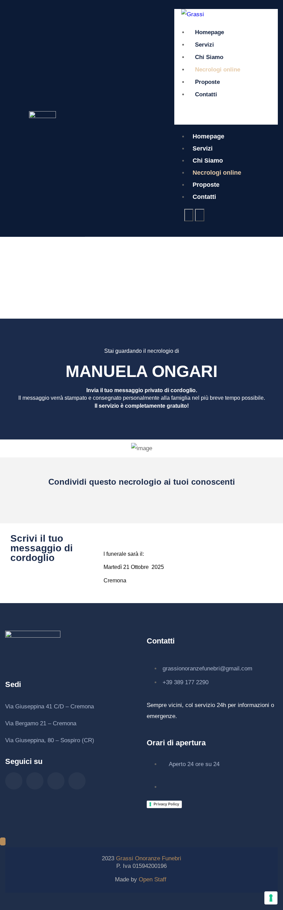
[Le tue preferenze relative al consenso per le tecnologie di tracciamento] (270, 897)
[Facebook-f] (13, 781)
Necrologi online (217, 69)
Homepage (209, 32)
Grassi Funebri (148, 858)
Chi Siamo (209, 57)
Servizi (204, 44)
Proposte (207, 82)
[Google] (77, 781)
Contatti (206, 94)
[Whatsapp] (56, 781)
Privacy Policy (166, 804)
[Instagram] (34, 781)
